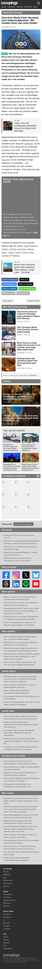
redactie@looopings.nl (23, 524)
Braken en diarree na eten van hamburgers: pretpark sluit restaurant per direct (19, 396)
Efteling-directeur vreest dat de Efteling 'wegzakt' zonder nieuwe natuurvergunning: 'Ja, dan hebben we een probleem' (22, 656)
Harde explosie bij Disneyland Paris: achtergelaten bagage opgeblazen (29, 447)
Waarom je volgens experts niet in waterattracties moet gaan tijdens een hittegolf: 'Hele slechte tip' (21, 724)
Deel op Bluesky (9, 284)
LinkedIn (6, 929)
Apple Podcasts (31, 246)
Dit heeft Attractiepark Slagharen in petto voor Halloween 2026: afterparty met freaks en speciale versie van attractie (20, 828)
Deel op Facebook (10, 280)
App (5, 877)
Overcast (22, 249)
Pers (5, 946)
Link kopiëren (23, 293)
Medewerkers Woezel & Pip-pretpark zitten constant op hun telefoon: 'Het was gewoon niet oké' (21, 741)
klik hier (33, 375)
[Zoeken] (39, 3)
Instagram (7, 917)
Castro (11, 252)
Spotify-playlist (9, 900)
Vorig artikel (7, 301)
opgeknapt (28, 144)
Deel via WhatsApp (27, 289)
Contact (6, 943)
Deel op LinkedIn (9, 289)
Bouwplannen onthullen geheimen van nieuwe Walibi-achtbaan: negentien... (11, 447)
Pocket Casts (28, 252)
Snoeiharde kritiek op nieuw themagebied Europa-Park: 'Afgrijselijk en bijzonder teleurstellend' (19, 732)
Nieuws (3, 7)
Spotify (20, 246)
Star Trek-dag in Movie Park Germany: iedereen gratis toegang (27, 329)
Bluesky (6, 923)
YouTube (13, 249)
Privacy (6, 886)
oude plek (6, 160)
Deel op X (24, 280)
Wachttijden (11, 7)
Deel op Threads (25, 284)
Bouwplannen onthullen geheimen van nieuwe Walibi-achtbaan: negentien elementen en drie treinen (21, 800)
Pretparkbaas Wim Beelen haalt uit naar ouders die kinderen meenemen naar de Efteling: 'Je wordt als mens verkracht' (21, 610)
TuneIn (18, 252)
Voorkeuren (28, 7)
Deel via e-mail (8, 293)
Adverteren (7, 948)
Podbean (16, 256)
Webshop (20, 7)
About (35, 7)
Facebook (7, 914)
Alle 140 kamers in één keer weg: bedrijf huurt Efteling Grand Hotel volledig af (20, 418)
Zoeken (6, 940)
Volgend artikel (33, 301)
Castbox (5, 256)
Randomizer (8, 880)
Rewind (6, 906)
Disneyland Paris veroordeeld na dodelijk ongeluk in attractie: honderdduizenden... (11, 467)
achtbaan (5, 150)
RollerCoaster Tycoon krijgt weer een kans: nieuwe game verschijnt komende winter (30, 467)
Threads (6, 926)
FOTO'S (10, 322)
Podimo (5, 249)
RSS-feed (7, 903)
